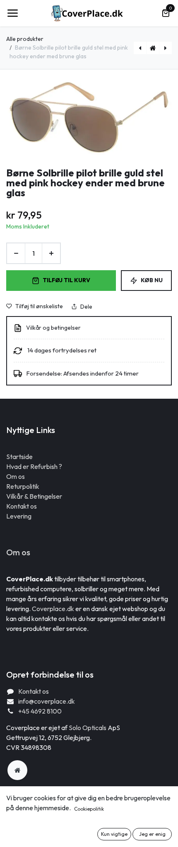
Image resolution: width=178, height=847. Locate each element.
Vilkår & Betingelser (34, 496)
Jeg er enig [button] (152, 834)
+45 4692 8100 (40, 711)
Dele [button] (86, 306)
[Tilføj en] (51, 253)
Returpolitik (22, 486)
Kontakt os (21, 506)
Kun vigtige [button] (114, 834)
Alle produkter (24, 39)
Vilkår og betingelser (53, 327)
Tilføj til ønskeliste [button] (39, 306)
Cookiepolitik (89, 809)
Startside (19, 456)
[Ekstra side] (17, 770)
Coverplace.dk (53, 608)
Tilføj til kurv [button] (66, 280)
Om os (15, 476)
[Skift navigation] (12, 13)
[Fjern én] (16, 253)
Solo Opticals (88, 727)
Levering (18, 516)
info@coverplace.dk (46, 701)
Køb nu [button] (152, 280)
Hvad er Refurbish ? (34, 466)
